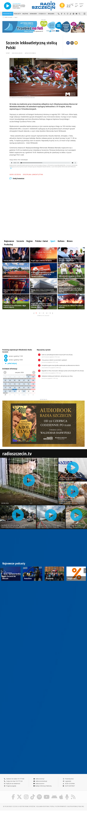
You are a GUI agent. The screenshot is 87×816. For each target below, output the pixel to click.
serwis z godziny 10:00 (15, 360)
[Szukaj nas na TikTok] (32, 795)
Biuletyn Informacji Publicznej (43, 786)
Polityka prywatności (61, 806)
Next (85, 570)
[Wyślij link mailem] (76, 43)
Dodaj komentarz (18, 178)
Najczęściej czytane (43, 350)
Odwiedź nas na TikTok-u (70, 14)
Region (29, 241)
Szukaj (79, 14)
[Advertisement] (43, 195)
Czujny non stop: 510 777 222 (14, 781)
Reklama (51, 14)
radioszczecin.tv (17, 453)
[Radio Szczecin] (43, 6)
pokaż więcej (12, 363)
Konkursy (33, 14)
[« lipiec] (5, 372)
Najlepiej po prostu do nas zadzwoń (58, 14)
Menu (84, 14)
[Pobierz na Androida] (54, 795)
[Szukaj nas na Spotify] (39, 795)
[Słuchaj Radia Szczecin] (7, 5)
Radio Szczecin (8, 17)
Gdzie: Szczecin (15, 174)
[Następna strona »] (52, 313)
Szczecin (20, 241)
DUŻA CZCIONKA (70, 783)
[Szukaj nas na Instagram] (26, 795)
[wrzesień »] (32, 372)
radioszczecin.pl (39, 779)
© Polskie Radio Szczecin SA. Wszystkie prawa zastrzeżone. (19, 806)
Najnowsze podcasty (13, 563)
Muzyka (25, 14)
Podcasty (17, 14)
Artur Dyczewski (30, 53)
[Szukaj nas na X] (19, 795)
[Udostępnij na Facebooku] (68, 43)
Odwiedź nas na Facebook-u (61, 14)
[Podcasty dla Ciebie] (67, 795)
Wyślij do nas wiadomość (76, 14)
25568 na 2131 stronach (43, 315)
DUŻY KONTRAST (70, 786)
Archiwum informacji (9, 369)
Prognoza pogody (11, 786)
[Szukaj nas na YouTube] (47, 795)
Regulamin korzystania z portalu (45, 806)
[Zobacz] (43, 27)
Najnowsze (9, 241)
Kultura (61, 241)
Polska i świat (41, 241)
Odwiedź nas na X (64, 14)
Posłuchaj (8, 244)
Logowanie (68, 781)
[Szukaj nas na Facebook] (13, 795)
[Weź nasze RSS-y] (73, 795)
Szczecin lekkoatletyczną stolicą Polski (31, 45)
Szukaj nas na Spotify (73, 14)
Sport (15, 17)
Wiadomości (7, 14)
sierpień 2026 (19, 372)
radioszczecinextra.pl (41, 781)
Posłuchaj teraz (69, 779)
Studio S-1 (42, 14)
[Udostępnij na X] (72, 43)
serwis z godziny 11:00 (15, 356)
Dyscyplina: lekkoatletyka (33, 174)
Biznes (70, 241)
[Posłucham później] (11, 168)
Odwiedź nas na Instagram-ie (67, 14)
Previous (1, 570)
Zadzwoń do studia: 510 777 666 (15, 779)
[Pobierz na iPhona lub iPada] (61, 795)
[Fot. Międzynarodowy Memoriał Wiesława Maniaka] (43, 77)
